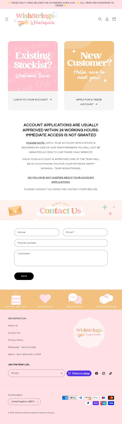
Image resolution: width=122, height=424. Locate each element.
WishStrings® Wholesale (26, 413)
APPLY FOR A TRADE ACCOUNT (89, 102)
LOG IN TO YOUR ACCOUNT (31, 99)
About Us (13, 326)
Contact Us (14, 333)
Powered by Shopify (45, 413)
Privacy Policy (15, 340)
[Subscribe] (61, 373)
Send (24, 276)
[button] (6, 19)
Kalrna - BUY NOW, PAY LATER (24, 354)
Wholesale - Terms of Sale (22, 347)
